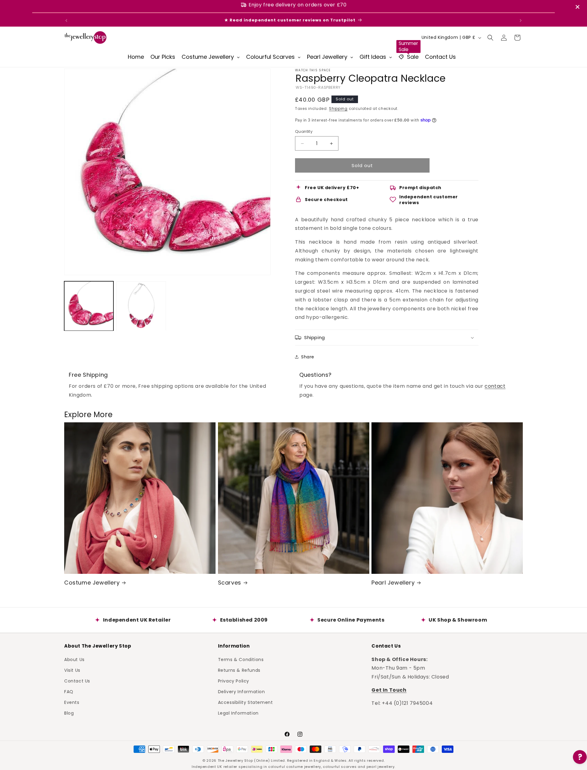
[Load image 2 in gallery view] (141, 306)
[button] (490, 37)
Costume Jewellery (92, 582)
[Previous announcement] (66, 20)
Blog (69, 713)
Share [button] (307, 357)
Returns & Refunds (239, 670)
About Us (74, 659)
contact (495, 386)
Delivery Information (241, 692)
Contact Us (77, 681)
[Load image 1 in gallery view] (88, 306)
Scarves (229, 582)
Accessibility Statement (245, 702)
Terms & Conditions (241, 659)
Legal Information (238, 713)
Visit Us (72, 670)
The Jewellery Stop (235, 760)
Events (71, 702)
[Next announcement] (520, 20)
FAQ (68, 692)
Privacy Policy (233, 681)
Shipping (338, 108)
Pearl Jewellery (393, 582)
